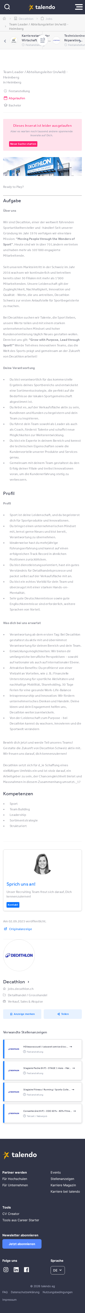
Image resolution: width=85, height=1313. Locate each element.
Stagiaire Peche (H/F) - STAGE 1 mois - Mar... (47, 1068)
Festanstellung (19, 91)
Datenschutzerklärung (25, 1292)
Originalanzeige (20, 929)
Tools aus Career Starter (20, 1220)
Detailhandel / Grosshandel (27, 995)
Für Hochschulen (14, 1179)
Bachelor (15, 105)
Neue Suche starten (23, 144)
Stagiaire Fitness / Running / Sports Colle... (47, 1089)
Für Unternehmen (15, 1185)
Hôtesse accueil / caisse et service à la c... (45, 1046)
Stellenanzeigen (62, 1179)
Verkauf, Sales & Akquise (25, 1001)
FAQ (5, 1292)
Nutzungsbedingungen (58, 1292)
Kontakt (13, 904)
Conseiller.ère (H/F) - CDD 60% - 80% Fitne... (47, 1111)
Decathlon (14, 981)
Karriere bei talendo (65, 1191)
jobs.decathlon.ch (21, 989)
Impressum (9, 1299)
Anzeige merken (24, 1014)
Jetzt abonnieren (22, 1244)
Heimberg (14, 82)
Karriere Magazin (63, 1185)
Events (56, 1172)
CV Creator (10, 1214)
